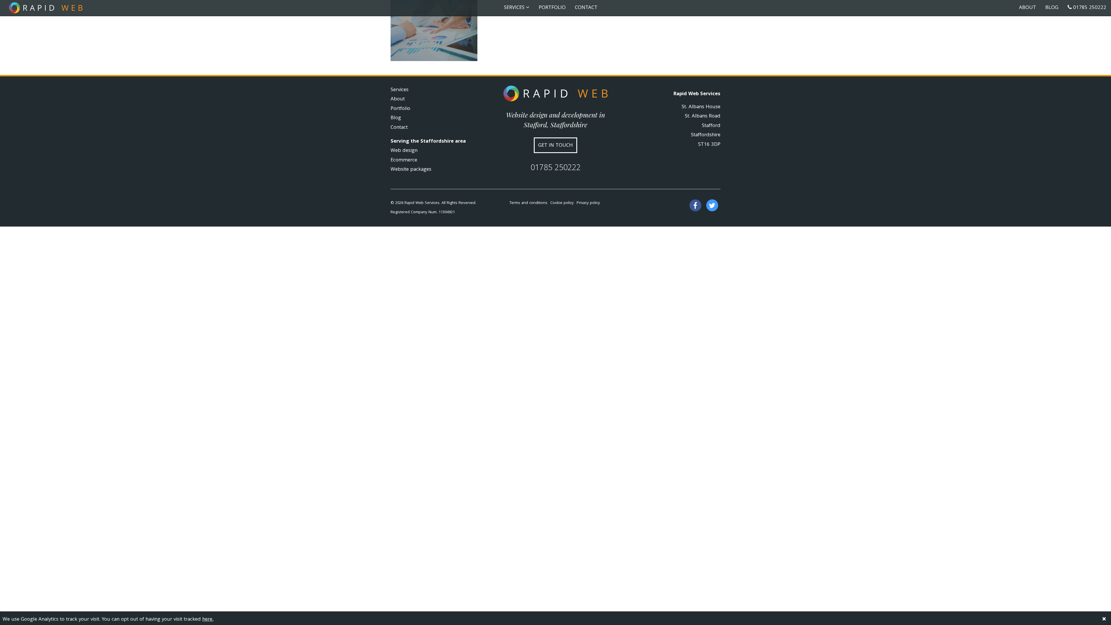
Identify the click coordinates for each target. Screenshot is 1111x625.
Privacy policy (588, 203)
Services (400, 90)
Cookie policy (562, 203)
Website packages (411, 170)
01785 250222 (1089, 8)
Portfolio (552, 8)
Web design (404, 151)
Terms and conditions (528, 203)
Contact (586, 8)
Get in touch (555, 145)
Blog (1051, 8)
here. (208, 619)
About (1027, 8)
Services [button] (515, 8)
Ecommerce (404, 160)
